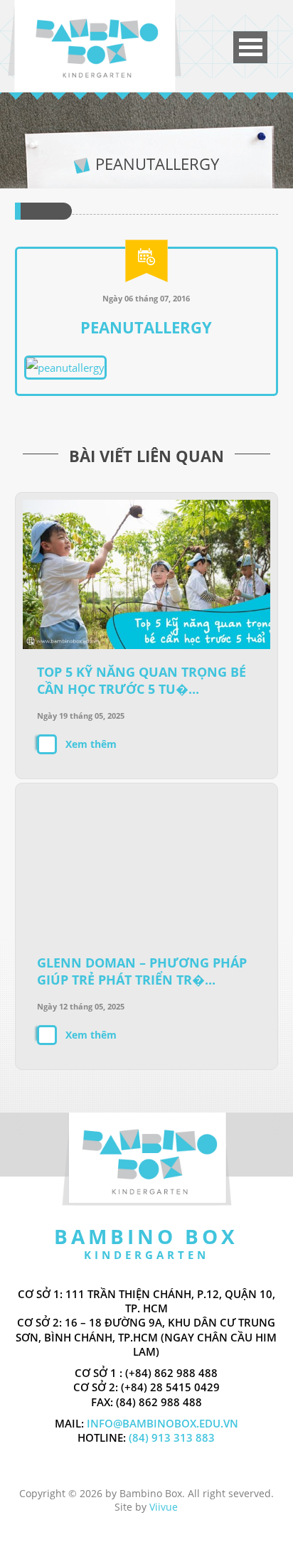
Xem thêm (91, 744)
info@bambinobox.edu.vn (162, 1423)
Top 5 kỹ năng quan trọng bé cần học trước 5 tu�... (141, 680)
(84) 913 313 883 (170, 1437)
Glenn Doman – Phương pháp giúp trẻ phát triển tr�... (142, 971)
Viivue (163, 1507)
